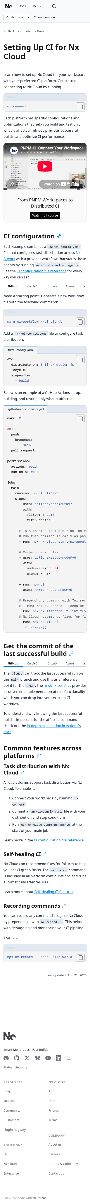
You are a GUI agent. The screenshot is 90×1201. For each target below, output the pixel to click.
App (51, 1091)
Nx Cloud (10, 1164)
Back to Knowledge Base (23, 31)
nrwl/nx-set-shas (57, 685)
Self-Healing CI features (53, 891)
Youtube (9, 1101)
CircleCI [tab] (33, 286)
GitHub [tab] (13, 286)
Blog (6, 1091)
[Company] (44, 1198)
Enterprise (11, 1173)
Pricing (53, 1110)
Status (8, 1067)
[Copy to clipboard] (80, 106)
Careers (54, 1154)
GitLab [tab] (52, 286)
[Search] (53, 6)
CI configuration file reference (41, 271)
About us (55, 1144)
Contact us (56, 1173)
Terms (52, 1120)
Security (21, 1067)
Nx (5, 1154)
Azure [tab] (70, 286)
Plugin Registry (14, 1130)
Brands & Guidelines (63, 1164)
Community (11, 1110)
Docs (22, 6)
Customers (11, 1120)
